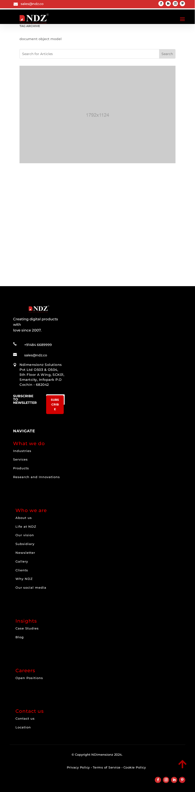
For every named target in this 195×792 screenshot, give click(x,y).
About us (23, 518)
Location (23, 727)
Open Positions (29, 678)
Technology (47, 236)
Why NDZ (24, 579)
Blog (19, 637)
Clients (21, 570)
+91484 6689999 (38, 345)
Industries (22, 451)
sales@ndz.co (32, 4)
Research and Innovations (36, 477)
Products (21, 468)
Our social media (30, 587)
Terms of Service (107, 767)
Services (20, 459)
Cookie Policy (134, 767)
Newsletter (25, 552)
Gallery (21, 561)
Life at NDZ (25, 526)
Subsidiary (24, 544)
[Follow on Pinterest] (182, 3)
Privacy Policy (78, 767)
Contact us (25, 718)
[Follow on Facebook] (161, 3)
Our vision (24, 535)
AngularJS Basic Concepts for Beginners (67, 231)
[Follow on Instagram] (175, 3)
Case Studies (27, 628)
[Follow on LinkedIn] (168, 3)
